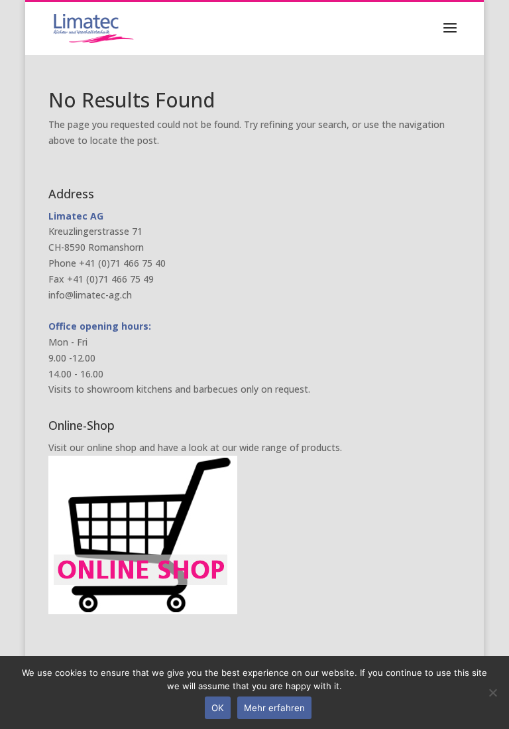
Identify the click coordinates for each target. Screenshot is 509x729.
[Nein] (492, 692)
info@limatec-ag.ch (90, 295)
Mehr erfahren (274, 707)
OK (217, 707)
